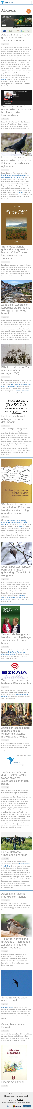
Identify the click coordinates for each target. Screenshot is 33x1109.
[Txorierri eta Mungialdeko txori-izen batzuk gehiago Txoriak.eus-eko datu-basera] (16, 619)
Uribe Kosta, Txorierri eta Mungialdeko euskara (13, 653)
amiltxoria (22, 597)
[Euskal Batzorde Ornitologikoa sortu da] (16, 841)
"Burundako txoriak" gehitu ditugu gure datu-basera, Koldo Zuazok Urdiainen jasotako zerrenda (15, 252)
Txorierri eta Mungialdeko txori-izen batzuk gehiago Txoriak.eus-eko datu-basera (16, 638)
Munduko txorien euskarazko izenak (16, 1096)
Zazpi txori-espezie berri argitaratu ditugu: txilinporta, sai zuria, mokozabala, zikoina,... (15, 732)
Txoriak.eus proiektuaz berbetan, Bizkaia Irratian (16, 681)
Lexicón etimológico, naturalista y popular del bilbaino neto (16, 385)
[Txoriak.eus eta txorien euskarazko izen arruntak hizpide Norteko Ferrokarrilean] (16, 97)
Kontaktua (12, 1100)
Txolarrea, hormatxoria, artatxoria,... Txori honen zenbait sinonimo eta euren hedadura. (15, 943)
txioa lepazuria (13, 597)
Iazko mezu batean (7, 1007)
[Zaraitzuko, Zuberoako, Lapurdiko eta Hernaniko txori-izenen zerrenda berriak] (16, 291)
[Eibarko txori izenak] (16, 1062)
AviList (3, 79)
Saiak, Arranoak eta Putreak (13, 1025)
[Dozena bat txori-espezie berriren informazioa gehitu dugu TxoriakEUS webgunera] (16, 553)
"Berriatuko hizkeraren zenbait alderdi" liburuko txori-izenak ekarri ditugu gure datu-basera (15, 508)
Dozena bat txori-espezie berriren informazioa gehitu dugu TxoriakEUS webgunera (16, 571)
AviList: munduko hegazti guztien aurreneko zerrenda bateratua (16, 37)
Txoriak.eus (19, 192)
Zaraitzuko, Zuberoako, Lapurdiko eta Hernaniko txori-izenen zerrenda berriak (15, 309)
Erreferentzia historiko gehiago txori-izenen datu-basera (14, 419)
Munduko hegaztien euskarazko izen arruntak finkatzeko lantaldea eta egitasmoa (16, 161)
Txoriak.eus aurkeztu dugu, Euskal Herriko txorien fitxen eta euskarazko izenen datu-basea (15, 777)
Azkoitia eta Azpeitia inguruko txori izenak (13, 895)
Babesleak (20, 1094)
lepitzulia (22, 595)
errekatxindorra (6, 599)
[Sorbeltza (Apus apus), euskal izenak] (16, 983)
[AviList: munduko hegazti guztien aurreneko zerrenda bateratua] (16, 24)
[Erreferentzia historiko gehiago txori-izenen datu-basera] (16, 406)
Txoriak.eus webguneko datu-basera (15, 392)
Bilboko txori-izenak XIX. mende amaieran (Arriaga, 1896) (15, 370)
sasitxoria (4, 597)
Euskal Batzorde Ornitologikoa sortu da (14, 853)
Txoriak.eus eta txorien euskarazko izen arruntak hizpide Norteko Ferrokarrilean (16, 110)
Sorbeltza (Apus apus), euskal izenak (14, 998)
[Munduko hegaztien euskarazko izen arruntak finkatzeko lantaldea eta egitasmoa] (16, 144)
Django (28, 1102)
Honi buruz (12, 1094)
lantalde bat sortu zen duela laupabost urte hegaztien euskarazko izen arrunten (15, 176)
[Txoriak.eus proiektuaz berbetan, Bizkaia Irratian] (16, 671)
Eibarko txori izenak (12, 1082)
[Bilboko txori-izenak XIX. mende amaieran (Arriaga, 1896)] (16, 355)
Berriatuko (22, 526)
